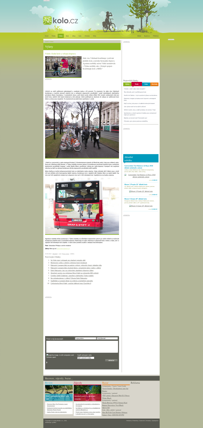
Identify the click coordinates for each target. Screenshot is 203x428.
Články (54, 36)
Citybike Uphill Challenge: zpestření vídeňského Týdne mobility (72, 276)
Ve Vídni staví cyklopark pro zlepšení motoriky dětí (68, 260)
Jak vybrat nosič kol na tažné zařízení (135, 106)
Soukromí (142, 420)
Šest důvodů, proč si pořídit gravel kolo (135, 92)
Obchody (87, 36)
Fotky (94, 36)
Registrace (147, 36)
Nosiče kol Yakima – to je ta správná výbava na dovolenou (140, 95)
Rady (67, 36)
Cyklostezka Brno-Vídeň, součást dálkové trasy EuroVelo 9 (71, 283)
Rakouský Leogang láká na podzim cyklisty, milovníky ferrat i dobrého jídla (76, 265)
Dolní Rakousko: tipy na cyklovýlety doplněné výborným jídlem (72, 270)
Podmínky (135, 420)
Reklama (128, 420)
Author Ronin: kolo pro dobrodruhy (57, 412)
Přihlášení (155, 36)
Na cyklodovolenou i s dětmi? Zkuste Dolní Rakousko (69, 278)
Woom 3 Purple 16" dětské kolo (135, 184)
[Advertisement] (144, 399)
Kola (80, 36)
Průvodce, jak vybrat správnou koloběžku (136, 121)
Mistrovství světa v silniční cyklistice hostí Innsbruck (69, 263)
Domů (46, 36)
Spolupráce (155, 420)
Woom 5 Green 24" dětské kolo (135, 199)
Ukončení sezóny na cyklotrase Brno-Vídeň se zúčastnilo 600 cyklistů (74, 273)
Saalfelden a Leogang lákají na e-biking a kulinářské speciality (72, 281)
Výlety (61, 36)
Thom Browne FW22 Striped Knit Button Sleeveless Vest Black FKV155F (114, 405)
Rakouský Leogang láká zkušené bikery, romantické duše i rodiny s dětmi (76, 268)
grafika (54, 422)
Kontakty (148, 420)
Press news (65, 253)
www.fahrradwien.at (63, 248)
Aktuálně (55, 253)
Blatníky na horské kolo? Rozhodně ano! (135, 118)
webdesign (48, 422)
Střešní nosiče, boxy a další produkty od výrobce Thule (140, 110)
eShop (73, 36)
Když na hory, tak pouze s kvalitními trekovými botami (139, 103)
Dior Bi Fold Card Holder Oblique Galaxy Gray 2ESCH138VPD (114, 413)
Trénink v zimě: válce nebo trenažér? (134, 89)
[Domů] (66, 23)
